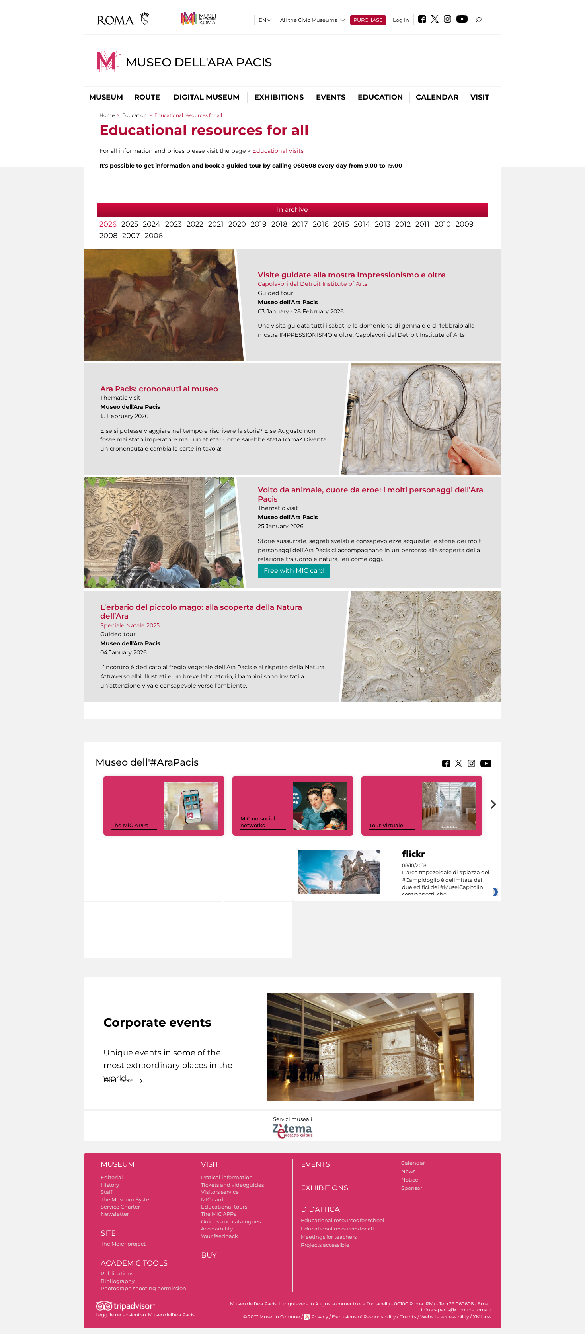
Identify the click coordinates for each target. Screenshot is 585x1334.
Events (330, 97)
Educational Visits (278, 150)
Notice (409, 1179)
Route (147, 97)
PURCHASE (368, 20)
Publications (117, 1273)
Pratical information (227, 1177)
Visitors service (220, 1192)
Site (108, 1233)
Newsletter (115, 1214)
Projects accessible (325, 1245)
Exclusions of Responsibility (364, 1317)
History (110, 1185)
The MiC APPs (129, 825)
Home (107, 115)
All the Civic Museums (308, 20)
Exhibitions (279, 97)
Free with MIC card (294, 570)
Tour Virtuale (386, 825)
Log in (401, 20)
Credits (408, 1317)
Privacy (319, 1317)
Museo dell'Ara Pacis (199, 62)
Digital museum (207, 97)
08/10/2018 (445, 880)
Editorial (112, 1177)
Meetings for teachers (329, 1237)
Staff (106, 1192)
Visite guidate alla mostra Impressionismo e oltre (352, 274)
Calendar (437, 97)
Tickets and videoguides (232, 1185)
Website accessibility (444, 1317)
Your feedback (219, 1236)
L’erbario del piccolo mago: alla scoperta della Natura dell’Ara (201, 612)
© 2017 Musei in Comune (271, 1317)
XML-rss (482, 1317)
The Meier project (123, 1243)
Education (380, 97)
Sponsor (411, 1188)
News (408, 1171)
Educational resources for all (337, 1228)
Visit (479, 97)
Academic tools (134, 1263)
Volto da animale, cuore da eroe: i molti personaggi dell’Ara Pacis (370, 494)
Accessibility (217, 1228)
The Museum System (128, 1199)
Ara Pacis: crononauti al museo (159, 388)
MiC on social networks (257, 821)
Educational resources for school (342, 1220)
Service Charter (120, 1206)
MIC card (212, 1199)
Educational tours (224, 1206)
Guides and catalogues (231, 1221)
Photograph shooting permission (143, 1288)
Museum (106, 97)
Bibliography (118, 1281)
